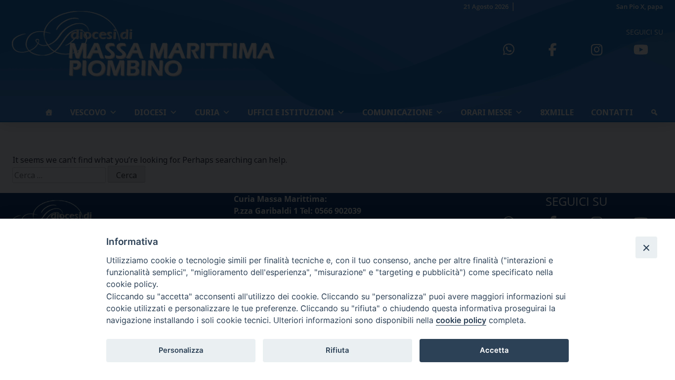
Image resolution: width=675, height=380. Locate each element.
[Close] (646, 247)
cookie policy (461, 320)
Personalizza (181, 350)
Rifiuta (337, 350)
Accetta (494, 350)
